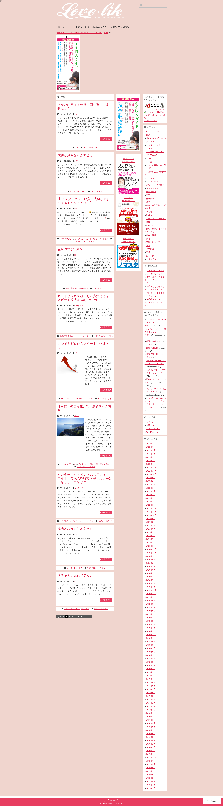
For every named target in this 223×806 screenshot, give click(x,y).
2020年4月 (150, 577)
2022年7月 (150, 484)
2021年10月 (151, 515)
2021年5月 (150, 532)
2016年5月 (150, 737)
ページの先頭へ (212, 801)
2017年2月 (150, 706)
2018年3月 (150, 662)
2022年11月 (151, 471)
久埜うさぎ (78, 305)
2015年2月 (150, 788)
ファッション (152, 188)
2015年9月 (150, 764)
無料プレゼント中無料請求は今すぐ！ (128, 160)
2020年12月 (151, 549)
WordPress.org (152, 432)
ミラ (76, 353)
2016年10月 (151, 720)
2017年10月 (151, 679)
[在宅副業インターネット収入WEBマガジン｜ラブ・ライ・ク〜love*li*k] (97, 4)
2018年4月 (150, 658)
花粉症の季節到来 (70, 249)
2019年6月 (150, 611)
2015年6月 (150, 774)
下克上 (149, 195)
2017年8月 (150, 686)
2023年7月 (150, 443)
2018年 (106, 33)
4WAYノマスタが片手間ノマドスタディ (128, 240)
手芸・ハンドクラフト (156, 219)
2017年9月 (150, 682)
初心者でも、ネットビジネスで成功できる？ (154, 302)
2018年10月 (151, 638)
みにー (76, 416)
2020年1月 (150, 587)
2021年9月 (150, 519)
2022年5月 (150, 491)
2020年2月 (150, 583)
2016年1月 (150, 751)
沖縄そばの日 (152, 348)
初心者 (149, 212)
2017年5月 (150, 696)
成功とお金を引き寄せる (75, 528)
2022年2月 (150, 501)
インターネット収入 (78, 191)
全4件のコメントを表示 (85, 241)
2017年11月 (151, 675)
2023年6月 (150, 447)
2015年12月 (151, 754)
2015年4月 (150, 781)
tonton (76, 581)
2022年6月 (150, 488)
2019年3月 (150, 621)
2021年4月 (150, 536)
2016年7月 (150, 730)
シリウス (150, 158)
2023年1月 (150, 464)
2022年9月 (150, 478)
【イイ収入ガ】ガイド (83, 239)
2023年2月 (150, 461)
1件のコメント (96, 191)
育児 (148, 246)
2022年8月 (150, 481)
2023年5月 (150, 450)
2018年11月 (151, 635)
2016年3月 (150, 744)
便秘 (148, 202)
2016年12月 (151, 713)
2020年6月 (150, 570)
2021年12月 (151, 508)
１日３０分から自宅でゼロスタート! (128, 199)
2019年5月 (150, 614)
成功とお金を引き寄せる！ (76, 155)
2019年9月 (150, 600)
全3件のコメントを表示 (103, 336)
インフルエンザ (153, 155)
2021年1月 (150, 546)
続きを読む (106, 139)
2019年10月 (151, 597)
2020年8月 (150, 563)
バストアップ (152, 181)
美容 (148, 239)
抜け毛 (149, 222)
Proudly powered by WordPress (111, 803)
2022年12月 (151, 467)
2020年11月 (151, 553)
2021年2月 (150, 542)
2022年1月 (150, 505)
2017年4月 (150, 699)
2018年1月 (150, 669)
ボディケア (151, 192)
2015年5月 (150, 778)
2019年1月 (150, 628)
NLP (75, 464)
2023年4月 (150, 454)
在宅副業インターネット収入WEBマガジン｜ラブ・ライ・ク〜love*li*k (79, 33)
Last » (89, 617)
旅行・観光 (85, 609)
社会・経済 (151, 235)
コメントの (153, 429)
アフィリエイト (153, 142)
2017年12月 (151, 672)
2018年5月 (150, 655)
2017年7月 (150, 689)
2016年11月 (151, 717)
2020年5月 (150, 573)
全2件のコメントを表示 (86, 467)
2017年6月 (150, 693)
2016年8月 (150, 727)
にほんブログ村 (150, 121)
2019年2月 (150, 624)
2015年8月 (150, 768)
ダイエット (151, 162)
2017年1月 (150, 710)
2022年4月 (150, 495)
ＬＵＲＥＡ (151, 259)
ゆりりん (77, 208)
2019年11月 (151, 594)
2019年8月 (150, 604)
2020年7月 (150, 566)
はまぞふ (148, 344)
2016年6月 (150, 734)
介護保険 (150, 198)
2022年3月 (150, 498)
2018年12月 (151, 631)
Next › (83, 617)
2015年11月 (151, 757)
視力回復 (150, 249)
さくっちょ (78, 534)
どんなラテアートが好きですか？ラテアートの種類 (155, 322)
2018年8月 (150, 645)
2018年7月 (150, 648)
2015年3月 (150, 785)
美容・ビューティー (155, 242)
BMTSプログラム (66, 239)
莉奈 (76, 161)
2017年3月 (150, 703)
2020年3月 (150, 580)
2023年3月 (150, 457)
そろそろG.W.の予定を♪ (74, 575)
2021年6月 (150, 529)
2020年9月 (150, 559)
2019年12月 (151, 590)
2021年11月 (151, 512)
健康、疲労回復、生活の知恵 (76, 288)
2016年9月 (150, 723)
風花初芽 (150, 256)
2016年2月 (150, 747)
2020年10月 (151, 556)
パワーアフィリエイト (103, 464)
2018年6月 (150, 652)
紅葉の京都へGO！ (154, 341)
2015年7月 (150, 771)
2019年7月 (150, 607)
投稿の (151, 425)
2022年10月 (151, 474)
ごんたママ (78, 114)
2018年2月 (150, 665)
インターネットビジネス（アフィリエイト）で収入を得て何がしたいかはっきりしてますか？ (84, 478)
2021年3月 (150, 539)
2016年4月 (150, 740)
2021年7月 (150, 525)
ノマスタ (150, 178)
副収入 (149, 215)
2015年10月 (151, 761)
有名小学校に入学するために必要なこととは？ (154, 280)
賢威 (77, 147)
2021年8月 (150, 522)
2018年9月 (150, 641)
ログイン (150, 422)
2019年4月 (150, 618)
